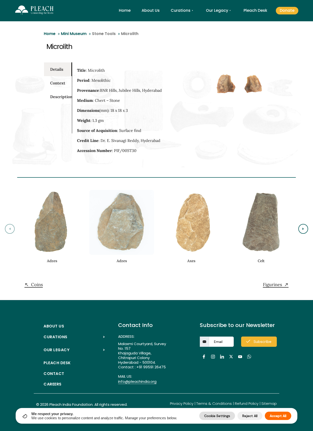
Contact (54, 373)
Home (125, 10)
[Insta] (213, 354)
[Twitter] (231, 354)
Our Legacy (218, 10)
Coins (37, 284)
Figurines (272, 284)
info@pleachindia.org (137, 381)
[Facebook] (204, 354)
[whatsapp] (249, 354)
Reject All (249, 416)
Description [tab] (61, 96)
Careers (53, 384)
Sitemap (269, 403)
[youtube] (240, 354)
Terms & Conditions (214, 403)
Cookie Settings (217, 416)
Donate (287, 10)
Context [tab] (57, 83)
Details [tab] (56, 69)
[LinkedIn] (222, 354)
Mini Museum (74, 33)
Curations (182, 10)
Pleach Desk (255, 10)
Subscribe (262, 341)
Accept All (278, 416)
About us (54, 326)
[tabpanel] (128, 112)
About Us (151, 10)
